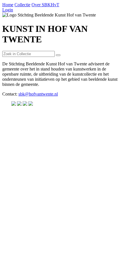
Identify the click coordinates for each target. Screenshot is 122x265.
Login (7, 9)
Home (7, 4)
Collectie (22, 4)
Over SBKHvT (45, 4)
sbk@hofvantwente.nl (38, 94)
